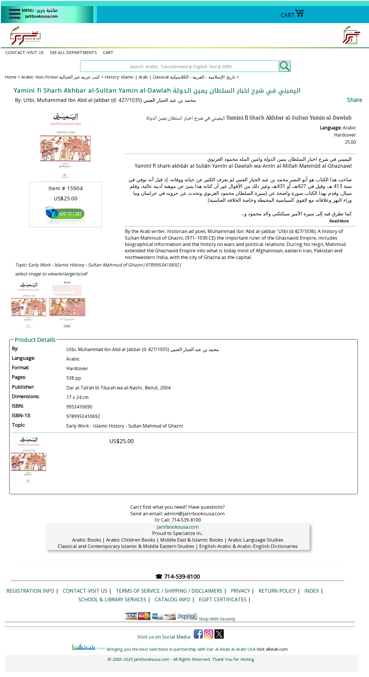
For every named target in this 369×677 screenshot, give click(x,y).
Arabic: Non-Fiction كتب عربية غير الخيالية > (63, 77)
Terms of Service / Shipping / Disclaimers (169, 590)
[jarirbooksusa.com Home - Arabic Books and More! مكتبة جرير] (24, 44)
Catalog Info (172, 599)
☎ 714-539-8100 (177, 576)
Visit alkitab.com (272, 649)
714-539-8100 (186, 519)
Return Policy (277, 590)
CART (288, 15)
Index (311, 590)
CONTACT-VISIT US (24, 52)
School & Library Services (112, 599)
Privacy (240, 590)
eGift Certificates (222, 599)
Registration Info (30, 590)
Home (10, 77)
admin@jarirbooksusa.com (194, 513)
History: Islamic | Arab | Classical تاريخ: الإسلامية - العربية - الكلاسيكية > (172, 77)
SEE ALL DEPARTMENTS (73, 52)
